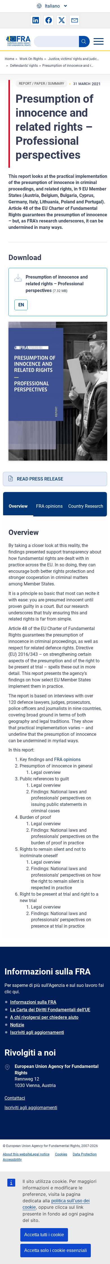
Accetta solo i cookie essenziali (55, 1250)
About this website (17, 1154)
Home (9, 59)
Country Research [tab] (85, 506)
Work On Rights (31, 59)
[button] (35, 20)
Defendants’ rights (24, 66)
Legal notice (40, 1154)
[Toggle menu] (98, 41)
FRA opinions (67, 759)
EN (21, 304)
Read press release (40, 479)
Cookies (61, 1154)
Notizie (17, 1025)
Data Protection (85, 1154)
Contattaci (15, 1098)
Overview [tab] (18, 506)
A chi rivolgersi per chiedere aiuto (44, 1017)
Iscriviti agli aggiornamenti (37, 1032)
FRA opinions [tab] (49, 506)
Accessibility (12, 1160)
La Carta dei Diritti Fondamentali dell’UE (50, 1009)
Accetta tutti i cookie (44, 1234)
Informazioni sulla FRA (33, 1002)
